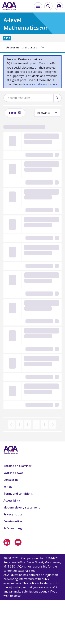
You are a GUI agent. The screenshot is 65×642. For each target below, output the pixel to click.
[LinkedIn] (6, 542)
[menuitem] (38, 6)
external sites (26, 571)
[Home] (9, 6)
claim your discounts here (41, 84)
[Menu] (38, 6)
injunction (51, 575)
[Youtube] (18, 542)
